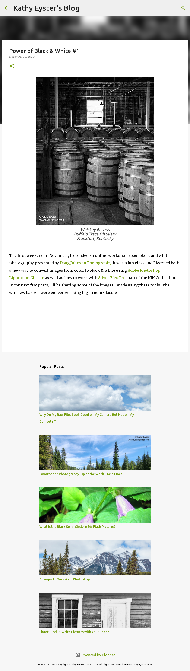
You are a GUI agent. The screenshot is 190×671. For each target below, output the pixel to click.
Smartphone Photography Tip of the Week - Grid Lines (80, 474)
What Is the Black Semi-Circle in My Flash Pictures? (77, 526)
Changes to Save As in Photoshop (64, 579)
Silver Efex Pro (112, 277)
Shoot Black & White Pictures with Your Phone (74, 632)
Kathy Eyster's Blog (46, 8)
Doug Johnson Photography (85, 263)
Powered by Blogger (98, 655)
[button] (12, 66)
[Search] (86, 8)
